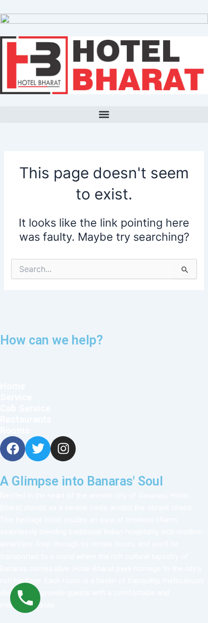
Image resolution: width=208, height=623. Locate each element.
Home (14, 386)
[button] (104, 114)
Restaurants (25, 419)
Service (16, 397)
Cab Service (25, 408)
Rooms (15, 430)
